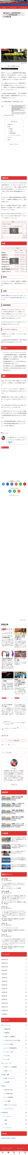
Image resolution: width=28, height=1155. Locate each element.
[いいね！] (1, 432)
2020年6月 (14, 981)
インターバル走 (16, 1051)
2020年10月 (14, 966)
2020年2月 (14, 996)
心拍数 (10, 131)
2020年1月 (14, 999)
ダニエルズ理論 (16, 1044)
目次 (12, 121)
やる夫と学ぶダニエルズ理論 (16, 1040)
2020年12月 (14, 959)
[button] (25, 752)
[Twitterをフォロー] (9, 491)
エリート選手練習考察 (16, 1048)
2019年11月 (14, 1007)
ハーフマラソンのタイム (15, 135)
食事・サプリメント (16, 1078)
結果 (9, 126)
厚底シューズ (16, 1070)
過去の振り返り (16, 1089)
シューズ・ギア (15, 1063)
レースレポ (16, 1116)
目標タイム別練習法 (16, 1036)
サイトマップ (20, 1148)
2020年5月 (14, 985)
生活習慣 (16, 1082)
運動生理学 (16, 1029)
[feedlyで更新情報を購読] (14, 491)
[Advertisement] (14, 33)
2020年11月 (14, 963)
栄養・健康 (15, 1074)
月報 (16, 1124)
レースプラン (16, 1127)
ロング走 (16, 1059)
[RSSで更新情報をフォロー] (18, 491)
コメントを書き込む (14, 740)
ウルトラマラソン (16, 1108)
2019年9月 (14, 1014)
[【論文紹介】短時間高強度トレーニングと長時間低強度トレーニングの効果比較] (11, 484)
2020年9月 (14, 970)
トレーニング (5, 447)
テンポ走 (16, 1055)
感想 (9, 139)
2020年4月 (14, 988)
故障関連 (16, 1032)
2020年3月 (14, 992)
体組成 (10, 128)
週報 (16, 1120)
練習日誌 (15, 1112)
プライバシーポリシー (7, 1148)
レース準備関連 (16, 1097)
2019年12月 (14, 1003)
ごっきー (14, 768)
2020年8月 (14, 974)
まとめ (9, 137)
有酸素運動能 (12, 133)
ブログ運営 (16, 1101)
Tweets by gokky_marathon (8, 1138)
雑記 (15, 1086)
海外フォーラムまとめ (16, 1105)
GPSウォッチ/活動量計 (16, 1067)
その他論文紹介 (16, 1093)
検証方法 (10, 124)
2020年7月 (14, 977)
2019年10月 (14, 1010)
